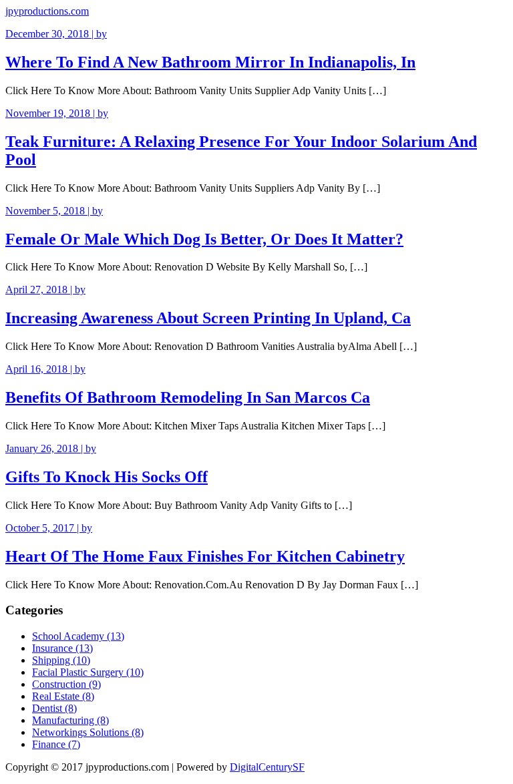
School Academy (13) (78, 636)
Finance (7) (56, 744)
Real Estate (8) (63, 696)
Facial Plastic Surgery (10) (88, 672)
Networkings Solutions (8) (88, 732)
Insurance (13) (62, 648)
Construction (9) (66, 684)
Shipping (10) (61, 660)
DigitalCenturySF (267, 767)
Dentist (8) (54, 708)
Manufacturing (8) (70, 720)
